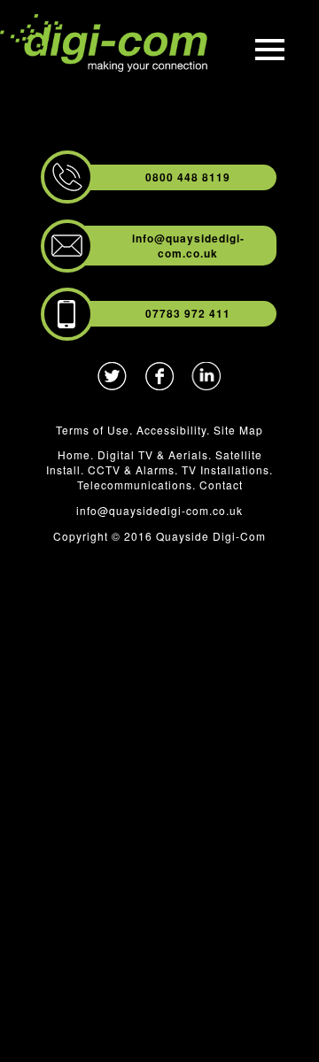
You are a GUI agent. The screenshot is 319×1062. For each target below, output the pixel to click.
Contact (221, 484)
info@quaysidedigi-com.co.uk (188, 245)
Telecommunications (134, 484)
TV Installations (225, 469)
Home (74, 454)
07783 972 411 (187, 313)
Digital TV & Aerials (152, 454)
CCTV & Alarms (131, 469)
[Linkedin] (206, 383)
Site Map (238, 429)
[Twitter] (112, 383)
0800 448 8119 (187, 177)
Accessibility (171, 429)
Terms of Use (92, 429)
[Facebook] (159, 383)
